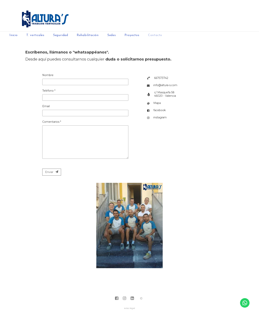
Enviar (50, 172)
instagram (160, 117)
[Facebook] (117, 298)
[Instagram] (124, 298)
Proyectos (132, 35)
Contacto (155, 35)
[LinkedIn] (132, 298)
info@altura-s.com (165, 85)
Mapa (157, 103)
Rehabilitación (88, 35)
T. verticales (35, 35)
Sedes (111, 35)
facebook (159, 110)
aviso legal (129, 308)
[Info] (141, 298)
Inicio (13, 35)
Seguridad (60, 35)
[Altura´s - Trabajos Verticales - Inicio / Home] (129, 15)
